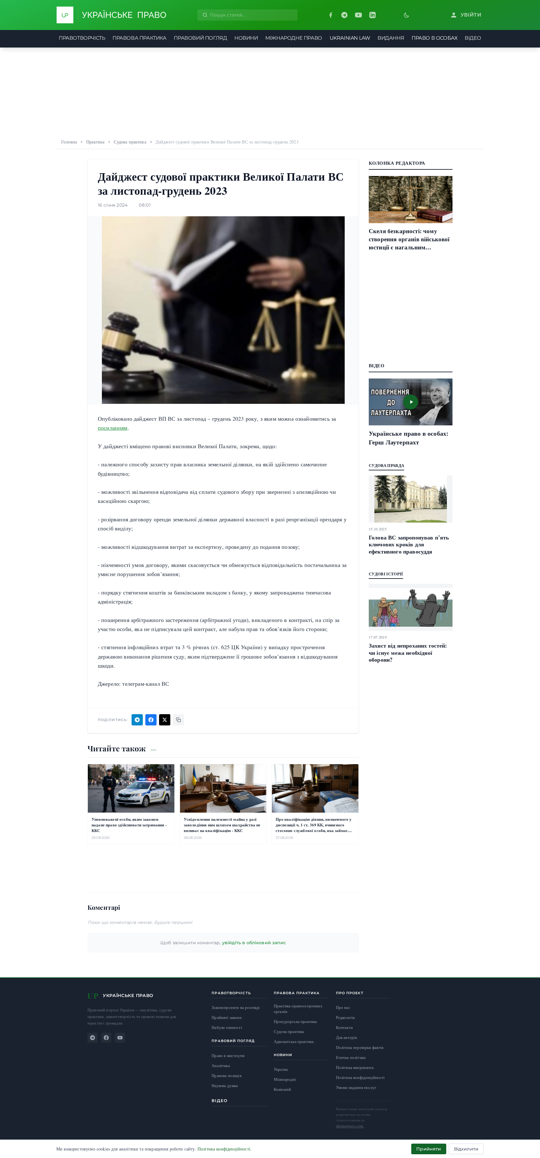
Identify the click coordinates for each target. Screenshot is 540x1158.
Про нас (343, 1007)
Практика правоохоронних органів (298, 1008)
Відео (220, 1100)
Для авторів (346, 1037)
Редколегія (345, 1017)
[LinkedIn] (372, 15)
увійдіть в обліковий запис (254, 942)
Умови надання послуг (356, 1087)
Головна (69, 142)
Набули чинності (227, 1027)
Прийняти (428, 1149)
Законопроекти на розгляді (236, 1007)
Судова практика (130, 142)
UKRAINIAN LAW (350, 38)
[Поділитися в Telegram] (137, 719)
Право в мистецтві (228, 1055)
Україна (281, 1069)
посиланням (113, 427)
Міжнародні (285, 1079)
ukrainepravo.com (350, 1125)
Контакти (344, 1027)
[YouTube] (358, 15)
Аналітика (221, 1065)
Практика (95, 142)
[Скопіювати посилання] (178, 719)
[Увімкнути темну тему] (406, 15)
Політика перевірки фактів (360, 1047)
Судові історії (386, 574)
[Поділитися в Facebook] (151, 719)
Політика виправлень (355, 1067)
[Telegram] (344, 15)
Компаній (282, 1089)
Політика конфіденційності (360, 1077)
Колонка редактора (397, 162)
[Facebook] (330, 15)
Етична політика (351, 1057)
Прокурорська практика (295, 1021)
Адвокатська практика (294, 1041)
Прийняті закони (226, 1017)
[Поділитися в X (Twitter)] (164, 719)
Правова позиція (226, 1075)
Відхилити (466, 1149)
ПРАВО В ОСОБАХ (434, 38)
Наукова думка (225, 1085)
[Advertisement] (270, 91)
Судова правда (386, 465)
